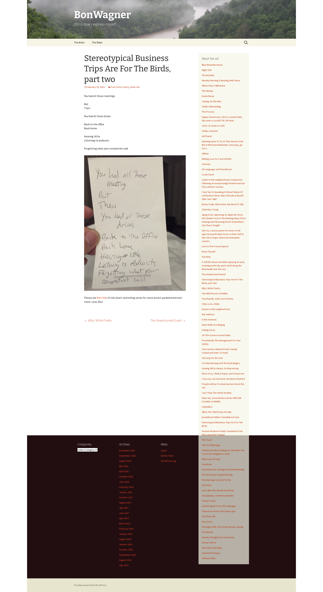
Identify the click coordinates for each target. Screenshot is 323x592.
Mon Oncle (207, 521)
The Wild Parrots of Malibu (215, 293)
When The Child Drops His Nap (216, 411)
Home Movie (208, 96)
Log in (164, 450)
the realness (208, 314)
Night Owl (206, 70)
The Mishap (207, 90)
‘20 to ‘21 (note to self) (213, 125)
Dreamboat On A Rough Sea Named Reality (223, 469)
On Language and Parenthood (216, 169)
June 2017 (124, 513)
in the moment (209, 319)
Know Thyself (208, 251)
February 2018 (126, 487)
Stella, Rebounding (211, 106)
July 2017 (123, 507)
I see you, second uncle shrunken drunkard (223, 378)
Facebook (207, 464)
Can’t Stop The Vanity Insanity (216, 392)
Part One (102, 297)
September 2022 (127, 455)
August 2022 (125, 460)
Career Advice (209, 542)
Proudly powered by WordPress (90, 585)
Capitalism (207, 406)
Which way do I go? (211, 459)
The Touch (207, 439)
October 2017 (126, 497)
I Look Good (208, 174)
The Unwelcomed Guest (168, 320)
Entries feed (167, 455)
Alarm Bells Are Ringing (213, 324)
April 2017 (124, 518)
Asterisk (206, 164)
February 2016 (126, 528)
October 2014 (126, 549)
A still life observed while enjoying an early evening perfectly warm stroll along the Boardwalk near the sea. (223, 265)
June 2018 (124, 481)
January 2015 (125, 544)
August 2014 (125, 560)
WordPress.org (168, 460)
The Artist (79, 42)
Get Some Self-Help (212, 547)
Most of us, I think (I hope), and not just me (223, 373)
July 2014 (123, 565)
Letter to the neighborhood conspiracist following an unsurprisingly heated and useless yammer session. (223, 183)
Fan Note (206, 256)
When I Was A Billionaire (213, 85)
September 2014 (127, 554)
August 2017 (125, 502)
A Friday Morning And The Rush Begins (221, 363)
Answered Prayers (211, 552)
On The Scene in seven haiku (216, 335)
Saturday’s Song (210, 209)
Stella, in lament (210, 130)
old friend (207, 136)
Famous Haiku (209, 558)
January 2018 (125, 492)
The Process (208, 111)
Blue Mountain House (212, 64)
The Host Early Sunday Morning (217, 474)
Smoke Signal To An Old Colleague (219, 506)
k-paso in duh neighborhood (216, 309)
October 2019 (126, 476)
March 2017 (124, 523)
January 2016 (125, 533)
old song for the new (212, 357)
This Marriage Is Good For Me (216, 479)
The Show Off (208, 516)
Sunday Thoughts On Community (218, 537)
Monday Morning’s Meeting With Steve (221, 80)
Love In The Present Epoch (215, 246)
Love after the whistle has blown (218, 490)
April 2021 (124, 471)
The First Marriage (211, 445)
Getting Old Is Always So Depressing (220, 368)
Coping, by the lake (211, 101)
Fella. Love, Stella (210, 303)
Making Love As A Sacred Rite (216, 158)
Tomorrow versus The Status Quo (219, 511)
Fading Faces (208, 330)
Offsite (205, 153)
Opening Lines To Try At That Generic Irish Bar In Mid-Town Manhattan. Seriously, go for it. (222, 145)
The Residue (208, 75)
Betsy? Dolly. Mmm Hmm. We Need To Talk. (223, 204)
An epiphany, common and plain (218, 495)
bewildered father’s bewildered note (220, 417)
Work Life (135, 87)
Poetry (125, 87)
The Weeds (207, 532)
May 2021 (123, 466)
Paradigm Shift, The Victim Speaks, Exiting (222, 526)
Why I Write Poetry (98, 320)
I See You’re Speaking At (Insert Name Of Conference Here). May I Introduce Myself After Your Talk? (222, 195)
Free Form (116, 87)
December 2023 (127, 450)
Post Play (206, 485)
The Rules (97, 42)
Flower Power (209, 500)
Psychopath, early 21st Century (217, 298)
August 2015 (125, 539)
